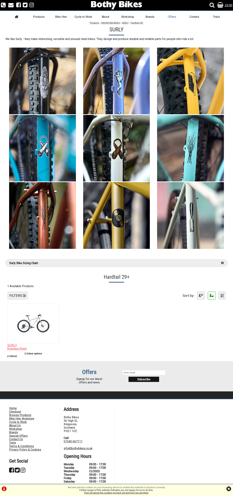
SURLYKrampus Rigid (17, 347)
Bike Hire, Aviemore (21, 418)
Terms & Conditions (21, 446)
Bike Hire (61, 17)
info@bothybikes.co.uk (78, 448)
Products (39, 17)
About (105, 17)
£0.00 (228, 5)
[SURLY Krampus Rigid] (33, 340)
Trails (216, 17)
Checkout (15, 411)
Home (13, 408)
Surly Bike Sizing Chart (23, 263)
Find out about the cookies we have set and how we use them (116, 492)
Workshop (127, 17)
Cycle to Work (83, 17)
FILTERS (16, 295)
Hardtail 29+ (137, 22)
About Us (15, 425)
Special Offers (18, 436)
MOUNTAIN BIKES (110, 22)
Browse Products (20, 415)
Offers (172, 17)
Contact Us (16, 439)
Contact (194, 17)
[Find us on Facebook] (18, 5)
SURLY (125, 22)
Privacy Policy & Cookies (25, 449)
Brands (149, 17)
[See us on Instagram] (31, 5)
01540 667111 (73, 441)
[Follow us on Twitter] (25, 5)
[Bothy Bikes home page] (116, 5)
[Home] (16, 17)
